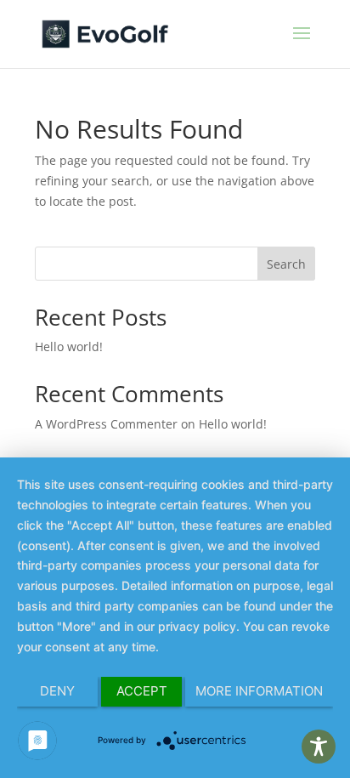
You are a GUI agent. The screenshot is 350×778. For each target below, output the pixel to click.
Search (286, 264)
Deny (57, 691)
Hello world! (69, 346)
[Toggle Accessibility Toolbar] (318, 746)
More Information (259, 691)
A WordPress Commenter (106, 424)
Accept (141, 691)
